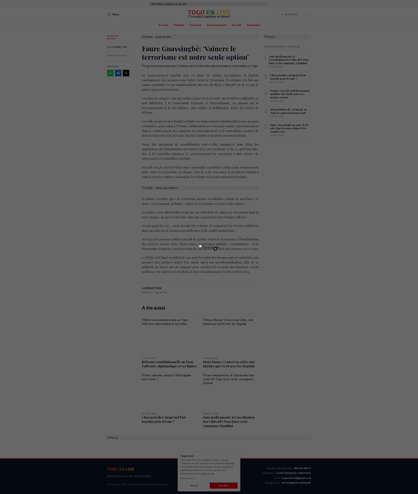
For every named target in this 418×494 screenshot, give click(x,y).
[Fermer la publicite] (215, 248)
